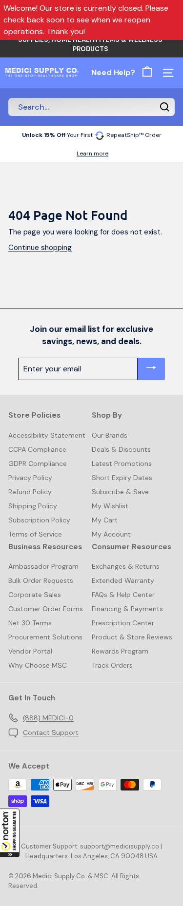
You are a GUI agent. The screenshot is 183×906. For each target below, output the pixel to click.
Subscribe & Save (120, 491)
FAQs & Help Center (123, 594)
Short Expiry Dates (122, 477)
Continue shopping (40, 247)
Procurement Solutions (45, 637)
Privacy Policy (30, 477)
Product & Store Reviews (132, 637)
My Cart (105, 520)
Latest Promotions (122, 463)
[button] (10, 833)
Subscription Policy (39, 520)
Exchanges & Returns (126, 566)
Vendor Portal (30, 651)
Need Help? (113, 72)
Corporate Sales (34, 594)
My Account (111, 534)
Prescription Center (123, 622)
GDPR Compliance (37, 463)
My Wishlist (110, 505)
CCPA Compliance (37, 449)
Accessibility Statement (46, 435)
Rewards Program (120, 651)
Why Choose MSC (37, 665)
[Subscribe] (151, 369)
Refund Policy (30, 491)
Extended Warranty (123, 580)
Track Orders (112, 665)
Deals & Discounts (121, 449)
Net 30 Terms (30, 622)
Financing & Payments (127, 608)
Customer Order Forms (45, 608)
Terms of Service (35, 534)
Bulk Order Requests (40, 580)
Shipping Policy (32, 505)
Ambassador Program (43, 566)
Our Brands (109, 435)
